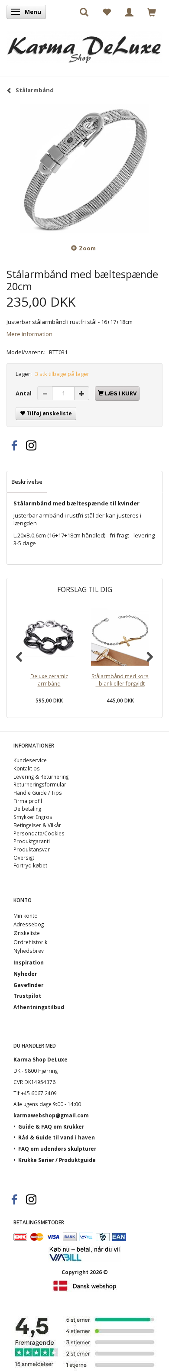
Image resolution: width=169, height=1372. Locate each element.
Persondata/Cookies (39, 833)
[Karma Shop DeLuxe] (84, 45)
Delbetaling (27, 808)
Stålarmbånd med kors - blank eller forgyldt (120, 680)
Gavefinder (28, 984)
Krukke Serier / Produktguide (57, 1159)
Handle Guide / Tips (37, 792)
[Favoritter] (106, 11)
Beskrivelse (26, 481)
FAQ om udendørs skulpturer (57, 1148)
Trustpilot (27, 995)
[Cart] (151, 11)
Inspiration (28, 962)
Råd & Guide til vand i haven (56, 1137)
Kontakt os (26, 768)
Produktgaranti (31, 841)
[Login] (129, 11)
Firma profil (27, 800)
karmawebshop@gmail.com (51, 1115)
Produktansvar (31, 849)
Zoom (87, 248)
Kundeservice (30, 760)
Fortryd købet (30, 865)
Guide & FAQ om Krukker (51, 1126)
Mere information (29, 334)
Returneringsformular (39, 784)
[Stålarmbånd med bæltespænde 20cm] (84, 168)
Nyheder (25, 973)
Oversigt (23, 857)
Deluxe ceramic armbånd (49, 680)
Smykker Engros (32, 816)
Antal (24, 393)
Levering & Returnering (40, 776)
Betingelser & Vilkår (37, 825)
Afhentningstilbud (38, 1006)
